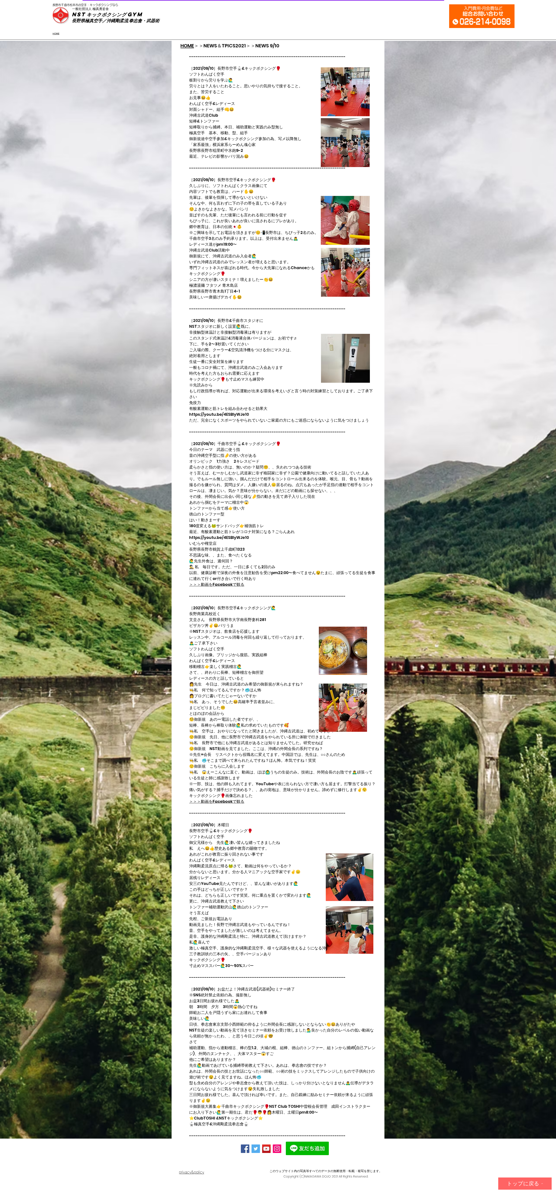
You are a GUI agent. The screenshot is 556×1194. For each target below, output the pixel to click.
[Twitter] (256, 1148)
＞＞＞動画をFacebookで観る (216, 584)
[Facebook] (245, 1148)
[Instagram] (277, 1148)
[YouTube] (266, 1148)
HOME (187, 45)
